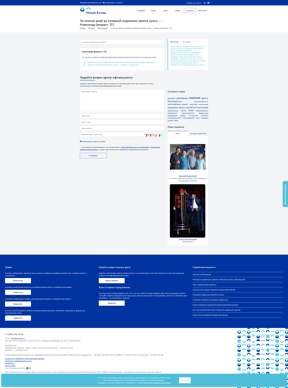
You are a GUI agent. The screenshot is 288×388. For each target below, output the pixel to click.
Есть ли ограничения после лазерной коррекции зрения (216, 310)
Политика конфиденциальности (18, 361)
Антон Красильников (188, 239)
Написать (112, 303)
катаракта (173, 107)
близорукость (175, 101)
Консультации (103, 28)
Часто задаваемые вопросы (204, 285)
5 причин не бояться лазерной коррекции (210, 300)
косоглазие (203, 104)
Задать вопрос (111, 281)
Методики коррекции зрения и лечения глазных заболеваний (219, 279)
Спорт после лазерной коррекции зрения (210, 315)
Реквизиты (9, 363)
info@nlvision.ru (18, 338)
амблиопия (172, 113)
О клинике (141, 11)
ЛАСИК (183, 111)
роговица (182, 98)
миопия (194, 98)
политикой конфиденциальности (157, 383)
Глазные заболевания (202, 274)
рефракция (203, 113)
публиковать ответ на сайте (93, 141)
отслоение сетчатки (198, 116)
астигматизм (174, 104)
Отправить (93, 155)
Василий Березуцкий (188, 176)
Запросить (18, 292)
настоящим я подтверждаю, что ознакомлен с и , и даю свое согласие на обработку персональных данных (120, 148)
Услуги (153, 11)
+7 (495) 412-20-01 (193, 3)
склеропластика (174, 118)
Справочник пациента (204, 267)
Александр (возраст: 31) (94, 51)
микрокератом (187, 113)
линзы (182, 107)
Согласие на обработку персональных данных (24, 359)
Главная (83, 28)
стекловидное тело (191, 118)
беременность (202, 111)
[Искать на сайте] (204, 2)
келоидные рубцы (177, 116)
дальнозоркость (201, 101)
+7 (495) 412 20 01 (14, 334)
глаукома (193, 104)
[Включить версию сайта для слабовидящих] (207, 2)
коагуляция (202, 107)
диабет (185, 104)
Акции (177, 11)
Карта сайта (10, 366)
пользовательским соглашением (135, 147)
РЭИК (191, 110)
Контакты (190, 11)
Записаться (202, 11)
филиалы (171, 98)
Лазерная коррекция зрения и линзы (208, 295)
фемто (205, 98)
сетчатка (191, 107)
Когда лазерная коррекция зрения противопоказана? (215, 305)
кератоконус (173, 111)
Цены (165, 11)
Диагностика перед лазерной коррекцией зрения (214, 290)
